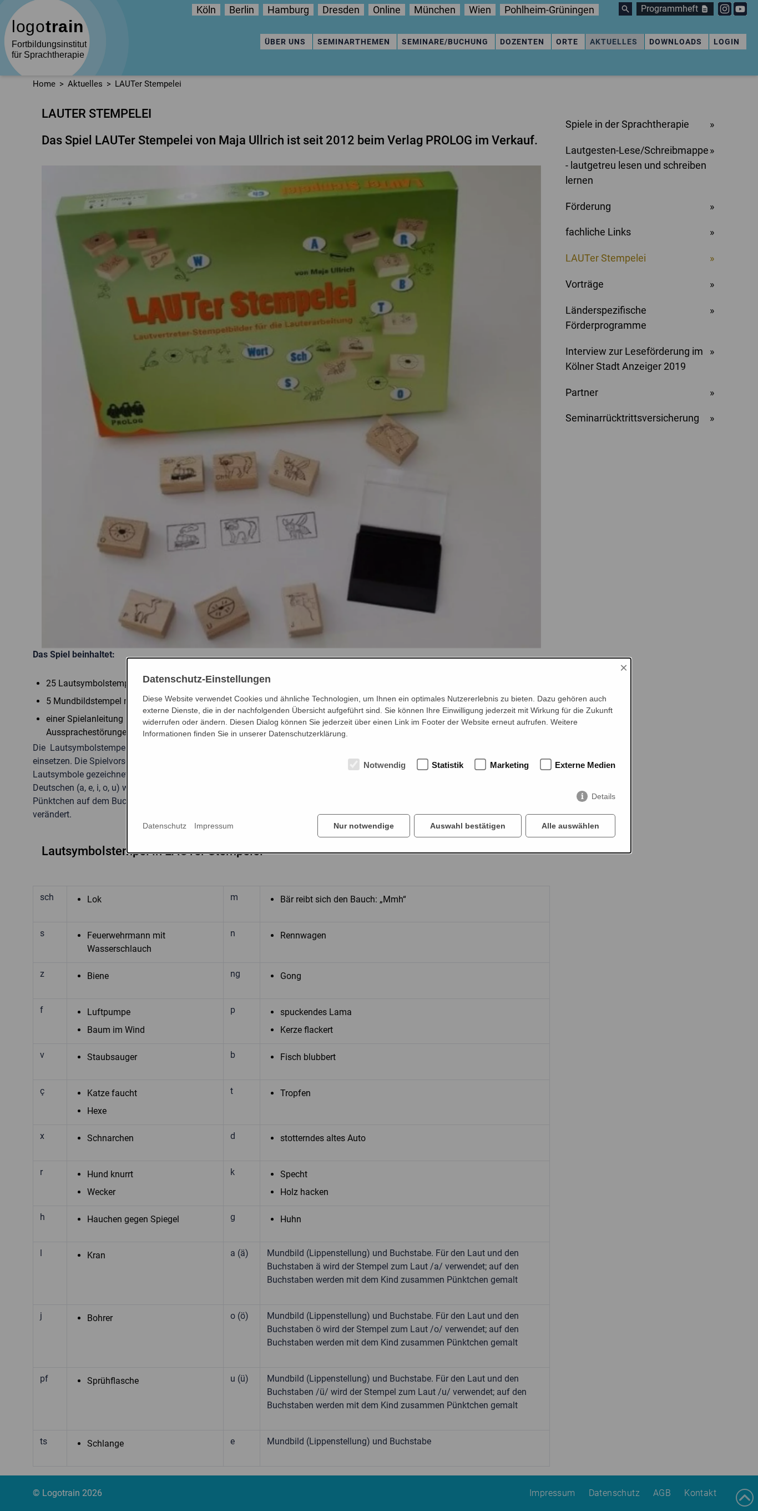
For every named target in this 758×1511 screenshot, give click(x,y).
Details (603, 796)
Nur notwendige (363, 825)
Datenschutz (164, 825)
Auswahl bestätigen (468, 825)
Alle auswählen (570, 825)
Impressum (214, 825)
